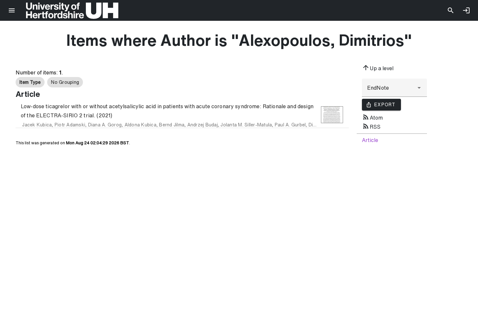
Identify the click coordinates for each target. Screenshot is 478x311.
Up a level (377, 67)
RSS (371, 126)
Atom (372, 117)
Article (370, 140)
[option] (30, 82)
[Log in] (466, 10)
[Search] (450, 10)
